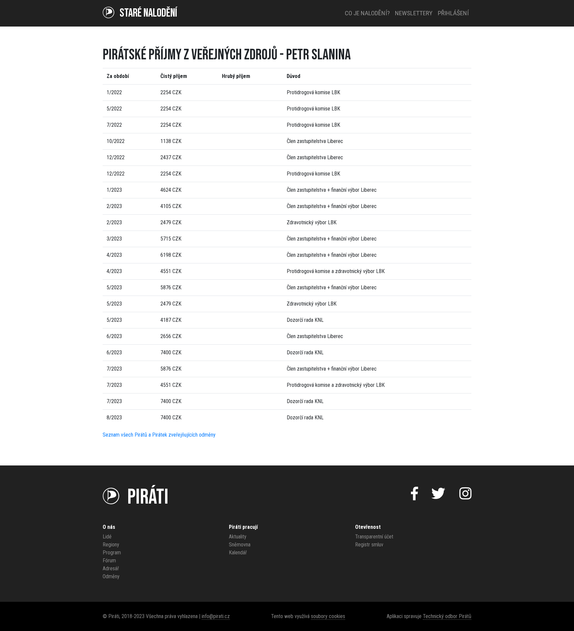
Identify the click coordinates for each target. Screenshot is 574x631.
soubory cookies (328, 616)
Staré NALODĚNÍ (148, 13)
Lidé (107, 536)
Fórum (109, 560)
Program (112, 552)
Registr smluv (369, 544)
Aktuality (237, 536)
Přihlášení (453, 13)
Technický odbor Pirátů (447, 616)
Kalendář (238, 552)
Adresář (111, 568)
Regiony (111, 544)
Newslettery (413, 13)
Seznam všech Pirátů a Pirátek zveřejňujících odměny (159, 435)
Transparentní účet (374, 536)
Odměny (111, 576)
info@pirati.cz (216, 616)
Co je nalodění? (367, 13)
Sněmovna (239, 544)
